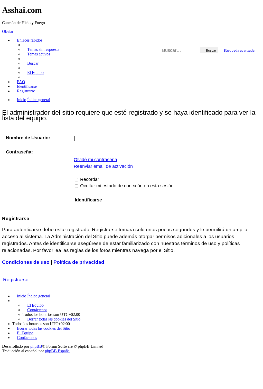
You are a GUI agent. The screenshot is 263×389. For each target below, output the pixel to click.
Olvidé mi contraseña (95, 159)
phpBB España (57, 351)
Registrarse (16, 279)
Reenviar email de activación (103, 166)
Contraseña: (19, 151)
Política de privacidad (78, 262)
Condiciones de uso (26, 262)
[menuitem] (41, 49)
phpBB (36, 346)
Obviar (7, 31)
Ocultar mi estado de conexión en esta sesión (126, 185)
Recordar (89, 179)
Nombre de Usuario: (28, 137)
